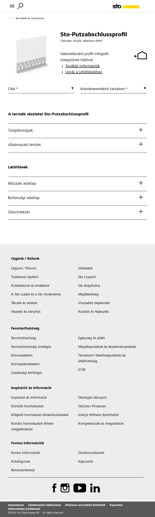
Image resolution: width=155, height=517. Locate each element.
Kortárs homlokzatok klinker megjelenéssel (32, 426)
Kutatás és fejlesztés (93, 312)
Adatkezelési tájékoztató (44, 505)
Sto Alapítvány (89, 286)
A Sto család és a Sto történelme (36, 294)
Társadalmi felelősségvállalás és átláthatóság (102, 358)
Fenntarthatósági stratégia (31, 347)
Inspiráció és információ (31, 388)
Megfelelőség (88, 294)
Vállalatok (85, 268)
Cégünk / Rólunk (25, 259)
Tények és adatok (24, 303)
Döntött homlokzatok (27, 406)
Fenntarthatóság (25, 328)
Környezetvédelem (25, 364)
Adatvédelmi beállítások (24, 509)
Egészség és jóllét (91, 338)
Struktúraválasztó (91, 453)
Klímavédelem (22, 356)
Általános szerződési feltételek (85, 505)
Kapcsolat (85, 462)
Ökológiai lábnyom (92, 398)
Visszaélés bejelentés (94, 303)
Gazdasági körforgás (26, 373)
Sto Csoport (87, 277)
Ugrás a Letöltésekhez (83, 72)
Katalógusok (20, 462)
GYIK (82, 370)
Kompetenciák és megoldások (101, 424)
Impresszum (16, 505)
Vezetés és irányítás (26, 312)
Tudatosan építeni (24, 277)
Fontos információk (27, 443)
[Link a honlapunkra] (130, 6)
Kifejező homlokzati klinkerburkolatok (39, 415)
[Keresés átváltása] (20, 6)
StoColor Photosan (92, 406)
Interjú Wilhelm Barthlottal (98, 415)
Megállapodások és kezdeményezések (107, 347)
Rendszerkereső (23, 470)
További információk (82, 66)
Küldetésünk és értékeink (30, 286)
